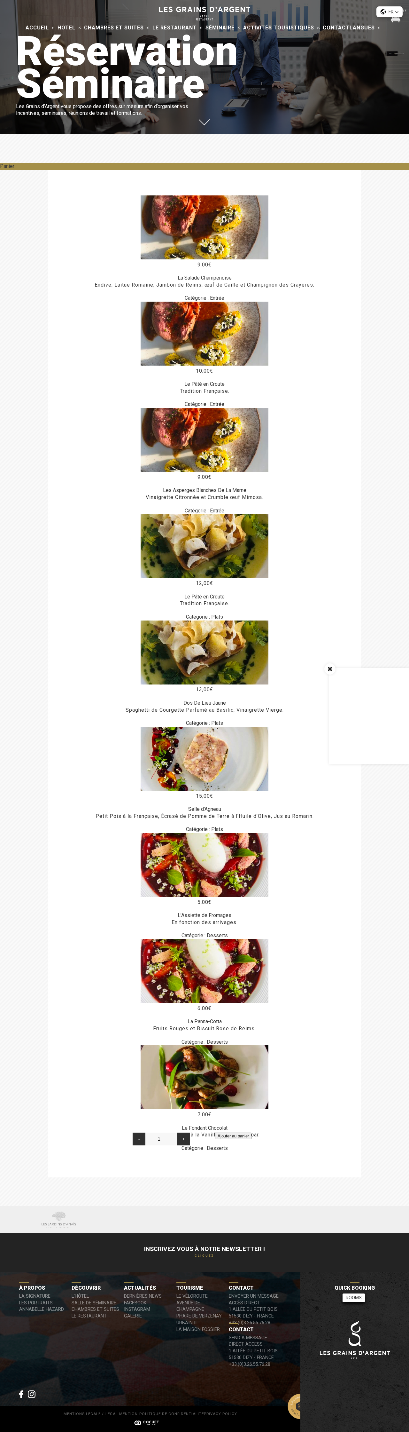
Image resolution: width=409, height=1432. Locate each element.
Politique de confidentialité (171, 1414)
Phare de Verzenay (199, 1316)
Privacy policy (220, 1414)
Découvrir (86, 1288)
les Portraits (36, 1303)
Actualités (140, 1288)
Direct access (246, 1344)
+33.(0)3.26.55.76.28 (249, 1322)
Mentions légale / (84, 1414)
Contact (336, 28)
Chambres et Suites (114, 28)
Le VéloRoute (192, 1296)
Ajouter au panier (233, 1136)
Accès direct (244, 1303)
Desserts (217, 935)
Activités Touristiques (278, 28)
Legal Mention (121, 1414)
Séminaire (220, 28)
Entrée (217, 298)
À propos (32, 1288)
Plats (217, 617)
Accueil (37, 28)
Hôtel (66, 28)
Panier (7, 166)
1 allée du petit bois (253, 1309)
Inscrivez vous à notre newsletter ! (204, 1251)
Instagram (137, 1309)
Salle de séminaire (94, 1303)
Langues (362, 28)
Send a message (248, 1338)
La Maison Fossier (198, 1329)
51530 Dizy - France (251, 1316)
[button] (389, 12)
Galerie (133, 1316)
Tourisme (189, 1288)
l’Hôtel (80, 1296)
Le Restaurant (174, 28)
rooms (354, 1298)
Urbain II (186, 1322)
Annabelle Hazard (41, 1309)
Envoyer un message (254, 1296)
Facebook (135, 1303)
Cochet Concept (150, 1422)
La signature (34, 1296)
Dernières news (143, 1296)
